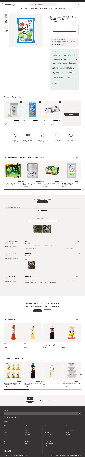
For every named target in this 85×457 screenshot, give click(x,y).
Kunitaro (52, 14)
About (60, 8)
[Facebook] (4, 417)
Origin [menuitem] (55, 221)
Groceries (6, 430)
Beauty (32, 8)
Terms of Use (53, 455)
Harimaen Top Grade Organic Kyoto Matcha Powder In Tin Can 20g (32, 184)
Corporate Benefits (49, 443)
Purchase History (28, 436)
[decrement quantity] (54, 29)
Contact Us (68, 434)
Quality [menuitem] (42, 221)
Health (36, 8)
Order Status (27, 434)
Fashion (50, 8)
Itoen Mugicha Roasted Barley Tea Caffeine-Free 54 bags (32, 122)
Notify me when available (63, 32)
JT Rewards (47, 439)
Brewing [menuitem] (30, 221)
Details (53, 86)
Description (54, 51)
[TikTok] (18, 417)
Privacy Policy (58, 455)
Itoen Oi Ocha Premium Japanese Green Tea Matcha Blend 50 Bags (13, 184)
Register (26, 430)
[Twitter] (7, 417)
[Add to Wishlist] (40, 16)
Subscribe (79, 413)
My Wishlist (27, 432)
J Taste (5, 428)
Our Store (47, 448)
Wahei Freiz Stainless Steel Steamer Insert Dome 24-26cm (51, 122)
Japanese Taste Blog (49, 432)
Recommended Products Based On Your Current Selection (24, 158)
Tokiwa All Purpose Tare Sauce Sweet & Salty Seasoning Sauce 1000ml (33, 384)
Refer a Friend (48, 441)
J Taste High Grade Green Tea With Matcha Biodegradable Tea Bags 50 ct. (13, 122)
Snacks (5, 432)
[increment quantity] (75, 29)
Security (63, 455)
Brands (55, 8)
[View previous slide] (36, 45)
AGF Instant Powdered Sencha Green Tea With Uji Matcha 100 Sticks (52, 184)
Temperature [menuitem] (36, 221)
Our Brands (47, 430)
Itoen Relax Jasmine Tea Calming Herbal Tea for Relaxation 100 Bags (71, 184)
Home (41, 8)
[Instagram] (10, 417)
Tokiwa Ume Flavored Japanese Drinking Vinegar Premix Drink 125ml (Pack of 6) (12, 384)
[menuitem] (21, 8)
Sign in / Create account (57, 44)
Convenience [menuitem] (49, 221)
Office (45, 8)
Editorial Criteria (48, 436)
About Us (47, 428)
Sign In (26, 428)
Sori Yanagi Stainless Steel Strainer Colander (71, 383)
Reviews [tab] (9, 207)
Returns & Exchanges (70, 430)
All (21, 8)
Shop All (78, 157)
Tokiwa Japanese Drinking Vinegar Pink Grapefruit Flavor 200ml (12, 345)
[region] (42, 229)
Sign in (42, 201)
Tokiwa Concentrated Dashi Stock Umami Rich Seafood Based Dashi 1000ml (52, 345)
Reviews (46, 445)
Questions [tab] (17, 207)
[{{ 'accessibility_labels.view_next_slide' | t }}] (81, 375)
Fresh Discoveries (10, 319)
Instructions (54, 83)
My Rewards (27, 441)
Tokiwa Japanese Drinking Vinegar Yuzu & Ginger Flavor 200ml (31, 345)
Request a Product (28, 439)
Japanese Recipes (48, 434)
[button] (53, 21)
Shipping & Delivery (69, 428)
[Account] (76, 4)
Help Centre (68, 432)
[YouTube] (15, 417)
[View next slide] (40, 45)
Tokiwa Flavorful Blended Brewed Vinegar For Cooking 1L (52, 384)
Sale (64, 8)
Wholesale (27, 443)
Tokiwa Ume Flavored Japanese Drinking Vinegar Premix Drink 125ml (70, 345)
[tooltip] (30, 248)
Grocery (27, 8)
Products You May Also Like (14, 358)
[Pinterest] (12, 417)
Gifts (5, 443)
